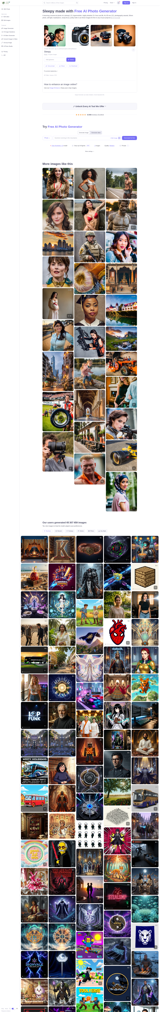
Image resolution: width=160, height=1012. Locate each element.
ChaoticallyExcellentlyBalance (68, 48)
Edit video (6, 16)
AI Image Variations (9, 32)
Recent (59, 531)
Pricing (106, 2)
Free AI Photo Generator (95, 11)
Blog (2, 1008)
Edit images (7, 20)
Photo (45, 54)
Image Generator (9, 28)
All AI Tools (7, 9)
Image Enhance (55, 88)
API (5, 55)
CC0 (55, 75)
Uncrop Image (8, 42)
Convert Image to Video (10, 39)
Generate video (96, 132)
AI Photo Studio (8, 46)
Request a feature (5, 1011)
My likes (48, 531)
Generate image (84, 132)
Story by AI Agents (79, 145)
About (6, 1008)
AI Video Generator (9, 35)
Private (124, 145)
